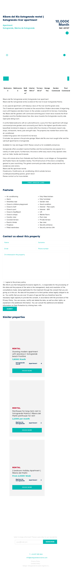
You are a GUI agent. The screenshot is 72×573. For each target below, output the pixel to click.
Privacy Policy (35, 561)
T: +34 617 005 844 (36, 554)
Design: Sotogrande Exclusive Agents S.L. (36, 566)
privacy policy (20, 282)
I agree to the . (15, 282)
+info (40, 305)
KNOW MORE (27, 371)
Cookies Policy (35, 563)
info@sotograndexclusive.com (36, 557)
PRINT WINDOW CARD (36, 183)
